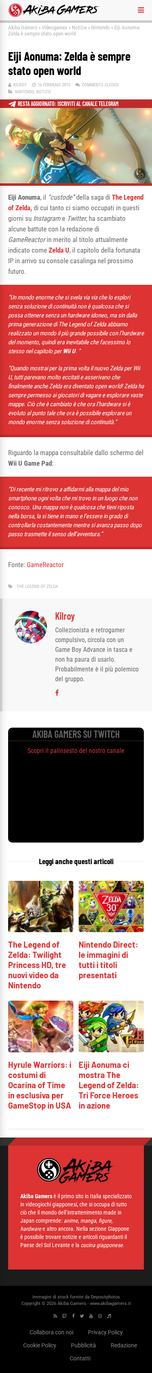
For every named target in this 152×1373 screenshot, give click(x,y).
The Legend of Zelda (37, 586)
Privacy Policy (105, 1332)
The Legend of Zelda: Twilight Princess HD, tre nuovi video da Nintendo (37, 965)
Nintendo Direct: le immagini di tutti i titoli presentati (108, 960)
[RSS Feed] (55, 1316)
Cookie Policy (39, 1345)
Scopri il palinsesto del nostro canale (76, 751)
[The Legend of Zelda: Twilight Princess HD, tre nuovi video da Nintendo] (40, 930)
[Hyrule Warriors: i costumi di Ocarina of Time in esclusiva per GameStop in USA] (40, 1050)
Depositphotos (105, 1297)
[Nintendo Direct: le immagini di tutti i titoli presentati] (111, 930)
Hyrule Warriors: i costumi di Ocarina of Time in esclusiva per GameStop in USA (39, 1085)
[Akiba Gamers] (54, 15)
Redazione (124, 1345)
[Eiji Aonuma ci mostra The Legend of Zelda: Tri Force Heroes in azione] (111, 1050)
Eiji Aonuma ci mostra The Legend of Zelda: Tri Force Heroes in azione (109, 1085)
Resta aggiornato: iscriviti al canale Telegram (68, 103)
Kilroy (20, 85)
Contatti (80, 1358)
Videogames (54, 27)
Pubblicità (83, 1345)
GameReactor (45, 565)
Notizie (79, 27)
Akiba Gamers (22, 27)
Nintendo (100, 27)
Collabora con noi (51, 1332)
